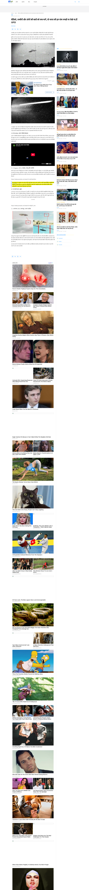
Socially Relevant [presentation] (61, 86)
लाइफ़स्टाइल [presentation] (59, 64)
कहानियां (23, 1)
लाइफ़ (16, 13)
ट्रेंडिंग (17, 1)
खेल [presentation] (57, 132)
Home (12, 13)
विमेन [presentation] (57, 109)
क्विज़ (29, 1)
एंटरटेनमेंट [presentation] (58, 155)
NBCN (12, 68)
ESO (11, 124)
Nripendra (58, 69)
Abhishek (13, 26)
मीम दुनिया (35, 1)
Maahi (58, 92)
